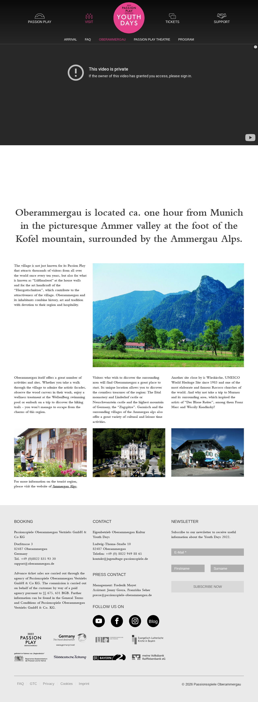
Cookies (66, 684)
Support (222, 22)
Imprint (84, 684)
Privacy (48, 684)
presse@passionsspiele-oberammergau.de (122, 595)
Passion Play (39, 22)
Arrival (70, 39)
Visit (89, 22)
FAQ (88, 39)
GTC (33, 684)
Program (186, 39)
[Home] (129, 18)
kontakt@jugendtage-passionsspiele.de (120, 559)
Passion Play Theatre (152, 39)
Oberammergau (112, 39)
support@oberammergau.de (34, 563)
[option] (129, 97)
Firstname (181, 568)
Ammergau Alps (64, 486)
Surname (220, 568)
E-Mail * (180, 552)
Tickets (172, 22)
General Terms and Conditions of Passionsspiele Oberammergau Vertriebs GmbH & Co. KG (49, 603)
